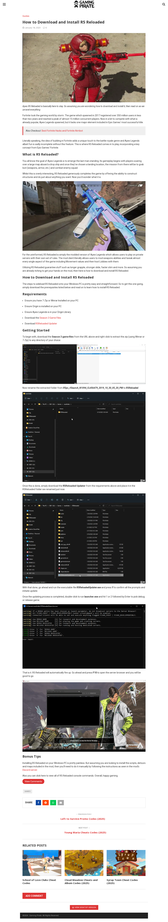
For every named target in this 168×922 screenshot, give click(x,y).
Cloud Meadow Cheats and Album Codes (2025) (81, 881)
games (28, 791)
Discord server (29, 770)
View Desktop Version (85, 907)
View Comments (33, 781)
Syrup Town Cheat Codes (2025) (122, 881)
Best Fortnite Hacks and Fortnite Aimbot (62, 130)
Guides (25, 16)
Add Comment (34, 896)
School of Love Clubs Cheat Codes (39, 881)
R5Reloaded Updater (46, 323)
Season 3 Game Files (50, 317)
